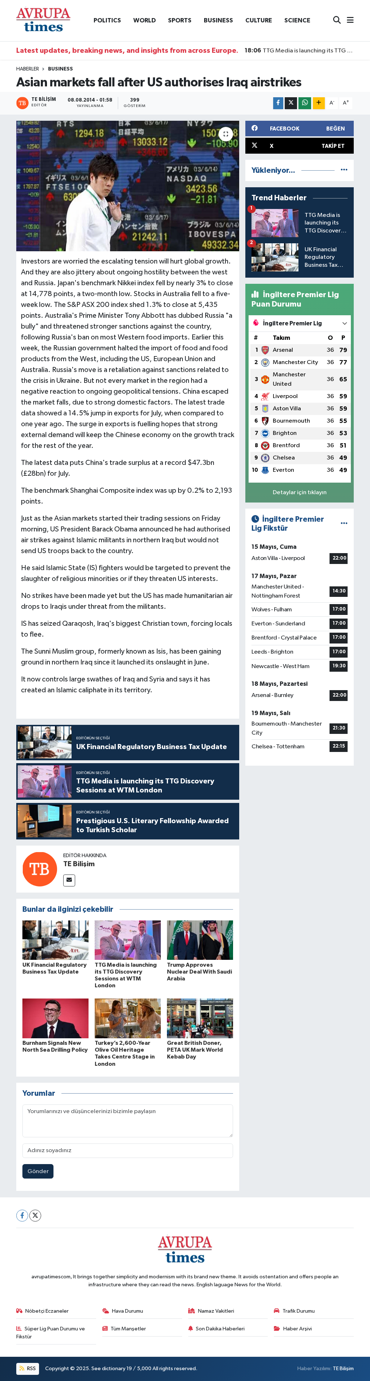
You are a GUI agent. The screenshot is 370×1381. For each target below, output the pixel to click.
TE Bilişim (79, 864)
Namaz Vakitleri (216, 1311)
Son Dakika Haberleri (220, 1328)
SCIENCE (297, 20)
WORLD (144, 20)
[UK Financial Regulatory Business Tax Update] (55, 940)
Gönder (38, 1171)
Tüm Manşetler (128, 1328)
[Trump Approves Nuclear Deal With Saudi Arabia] (200, 940)
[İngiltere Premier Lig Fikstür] (344, 524)
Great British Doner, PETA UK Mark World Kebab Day (195, 1050)
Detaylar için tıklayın (300, 492)
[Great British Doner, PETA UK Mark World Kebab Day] (200, 1018)
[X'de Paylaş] (291, 103)
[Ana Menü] (347, 21)
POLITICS (107, 20)
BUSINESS (218, 20)
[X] (35, 1216)
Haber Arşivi (297, 1328)
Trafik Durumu (299, 1311)
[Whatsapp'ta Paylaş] (304, 103)
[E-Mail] (69, 880)
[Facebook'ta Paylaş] (278, 103)
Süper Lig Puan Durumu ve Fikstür (50, 1332)
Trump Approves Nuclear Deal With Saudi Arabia (199, 972)
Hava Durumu (127, 1311)
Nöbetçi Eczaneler (47, 1311)
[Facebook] (22, 1216)
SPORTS (180, 20)
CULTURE (258, 20)
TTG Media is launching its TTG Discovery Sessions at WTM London (299, 50)
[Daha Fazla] (319, 103)
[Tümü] (344, 170)
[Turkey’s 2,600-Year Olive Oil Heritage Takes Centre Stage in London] (128, 1018)
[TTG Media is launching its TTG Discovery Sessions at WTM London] (128, 940)
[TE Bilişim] (39, 869)
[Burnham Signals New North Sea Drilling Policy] (55, 1018)
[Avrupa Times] (43, 20)
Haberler (27, 69)
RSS (31, 1368)
